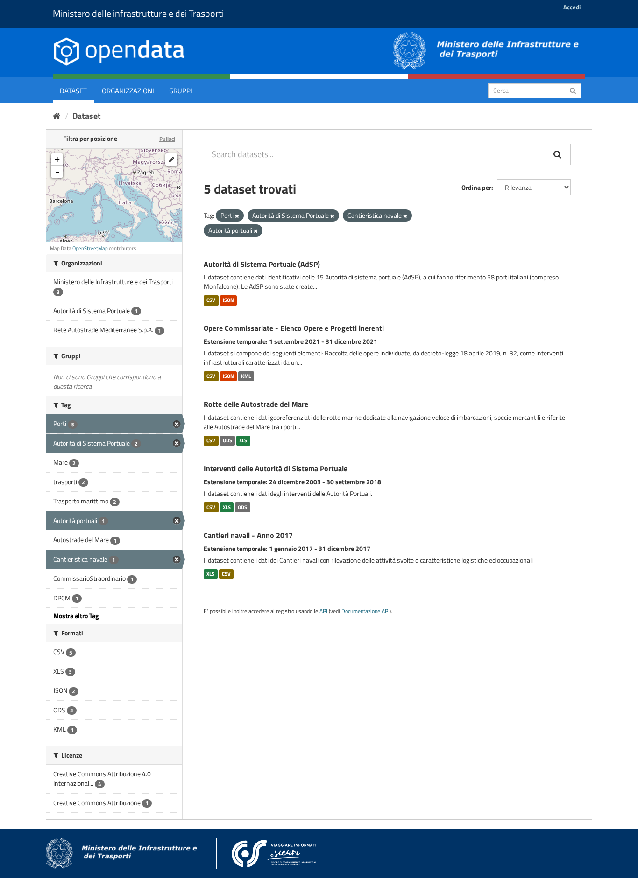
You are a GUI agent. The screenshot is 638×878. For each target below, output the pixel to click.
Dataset (73, 90)
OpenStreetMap (90, 248)
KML (246, 376)
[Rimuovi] (237, 216)
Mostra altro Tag (76, 615)
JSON (228, 300)
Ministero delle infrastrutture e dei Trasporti (138, 13)
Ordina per (476, 187)
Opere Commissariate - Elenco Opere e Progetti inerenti (294, 328)
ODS (227, 440)
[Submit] (573, 90)
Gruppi (180, 90)
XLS (243, 440)
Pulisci (167, 138)
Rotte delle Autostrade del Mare (256, 404)
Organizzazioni (128, 90)
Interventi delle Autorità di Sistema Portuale (275, 468)
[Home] (57, 116)
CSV (210, 300)
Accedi (572, 7)
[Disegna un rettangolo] (171, 159)
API (323, 611)
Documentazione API (365, 611)
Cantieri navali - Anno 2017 (248, 535)
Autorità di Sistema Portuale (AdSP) (262, 264)
